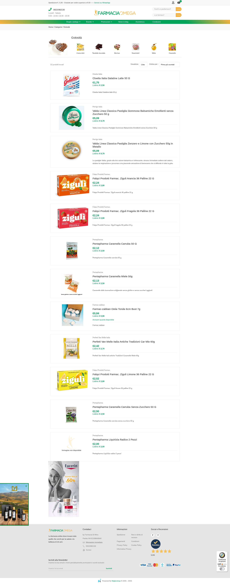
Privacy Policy (122, 545)
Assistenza (140, 22)
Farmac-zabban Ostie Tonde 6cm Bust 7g (116, 309)
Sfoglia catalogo (72, 22)
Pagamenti (121, 541)
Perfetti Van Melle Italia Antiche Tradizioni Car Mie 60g (124, 341)
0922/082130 (58, 10)
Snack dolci (135, 53)
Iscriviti (109, 568)
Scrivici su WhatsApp (102, 3)
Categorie (58, 27)
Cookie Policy (136, 545)
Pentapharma (98, 240)
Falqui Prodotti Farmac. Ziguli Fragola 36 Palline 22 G (123, 211)
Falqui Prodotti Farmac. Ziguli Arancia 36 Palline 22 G (123, 178)
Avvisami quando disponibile (103, 320)
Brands (89, 22)
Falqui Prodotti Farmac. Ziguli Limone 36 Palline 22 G (123, 374)
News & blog (123, 22)
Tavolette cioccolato (98, 53)
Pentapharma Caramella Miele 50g (112, 276)
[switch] (222, 568)
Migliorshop (116, 581)
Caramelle (172, 53)
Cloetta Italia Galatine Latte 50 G (111, 78)
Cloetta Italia (97, 74)
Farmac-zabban (99, 305)
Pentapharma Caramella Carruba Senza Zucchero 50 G (124, 407)
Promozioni (105, 22)
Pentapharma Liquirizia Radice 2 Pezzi (115, 439)
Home (51, 27)
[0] (178, 2)
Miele (154, 53)
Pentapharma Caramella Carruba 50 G (115, 243)
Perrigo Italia (97, 107)
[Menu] (226, 552)
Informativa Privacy (124, 549)
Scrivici (88, 550)
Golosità (67, 27)
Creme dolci (80, 53)
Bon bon (117, 53)
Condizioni (156, 22)
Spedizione (121, 535)
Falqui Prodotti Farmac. (101, 174)
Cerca (179, 9)
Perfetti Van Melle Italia (101, 337)
